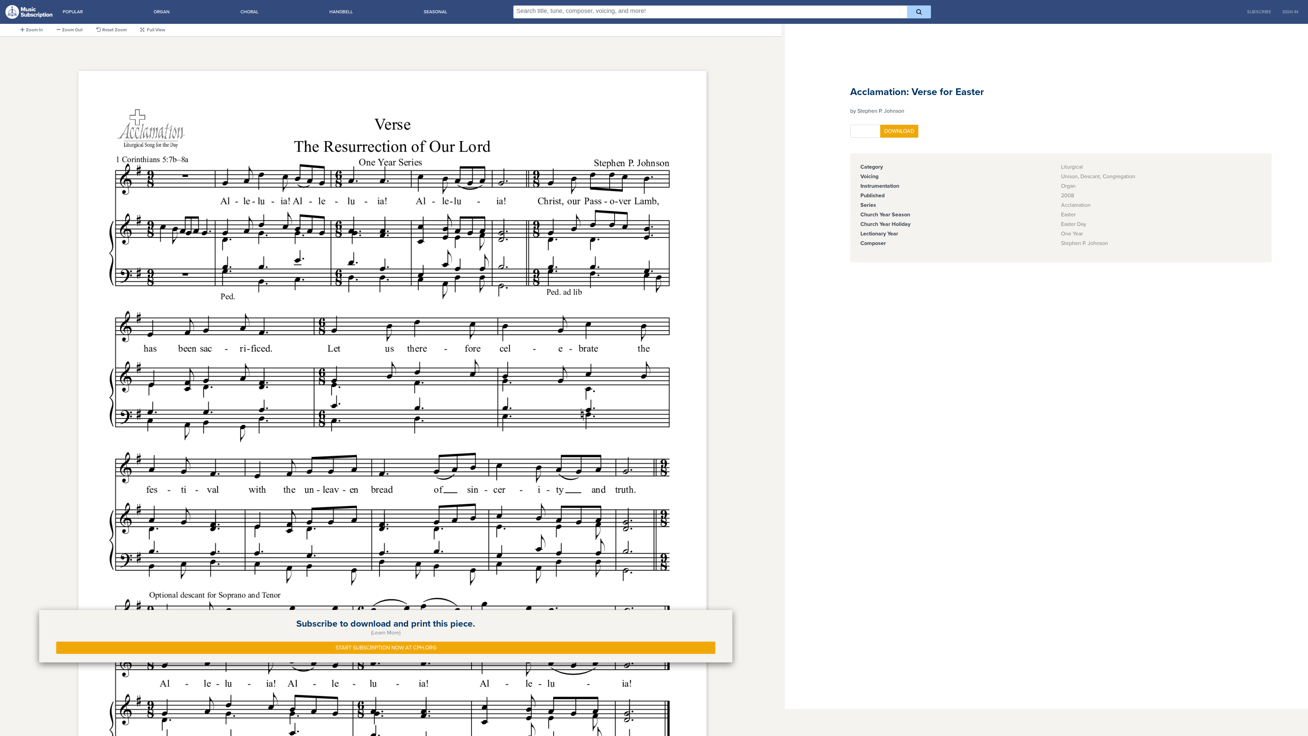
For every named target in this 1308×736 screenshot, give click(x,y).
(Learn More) (386, 632)
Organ (162, 12)
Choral (249, 12)
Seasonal (435, 12)
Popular (73, 12)
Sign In (1290, 12)
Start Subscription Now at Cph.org (386, 647)
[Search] (919, 11)
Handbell (341, 12)
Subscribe (1259, 12)
